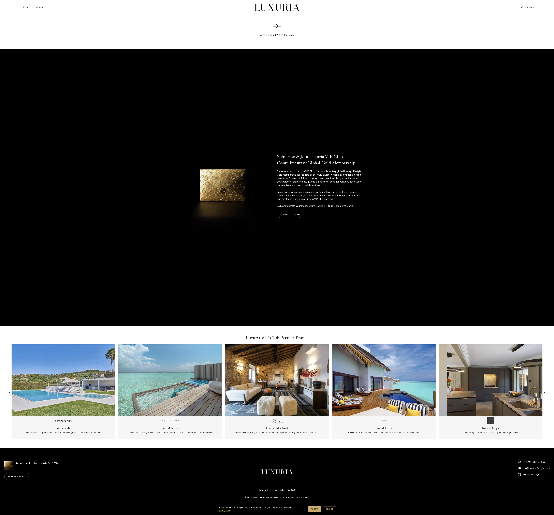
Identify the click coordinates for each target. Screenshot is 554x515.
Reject (329, 509)
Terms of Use (265, 490)
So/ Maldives (170, 428)
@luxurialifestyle (531, 474)
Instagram (522, 7)
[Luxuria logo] (277, 7)
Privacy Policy (279, 490)
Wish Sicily (63, 428)
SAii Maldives (384, 428)
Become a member (16, 476)
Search (39, 7)
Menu (25, 7)
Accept (314, 509)
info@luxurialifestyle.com (536, 468)
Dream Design (490, 428)
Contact (530, 7)
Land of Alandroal (277, 428)
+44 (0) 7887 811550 (534, 461)
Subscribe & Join (287, 214)
